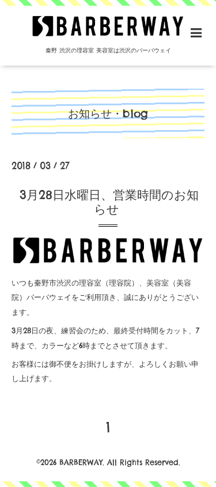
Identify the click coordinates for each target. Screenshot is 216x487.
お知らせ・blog (108, 113)
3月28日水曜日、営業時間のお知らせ (109, 202)
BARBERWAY (81, 462)
